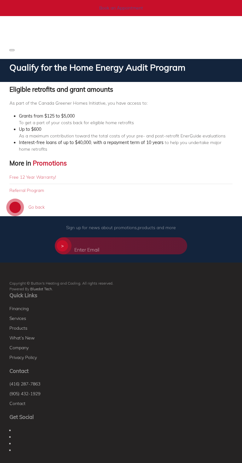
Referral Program (26, 190)
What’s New (22, 338)
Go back (36, 207)
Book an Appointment (121, 8)
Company (19, 347)
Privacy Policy (23, 357)
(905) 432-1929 (24, 393)
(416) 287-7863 (24, 384)
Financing (19, 308)
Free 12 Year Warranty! (32, 177)
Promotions (50, 163)
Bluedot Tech (41, 288)
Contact (17, 403)
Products (18, 328)
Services (17, 318)
